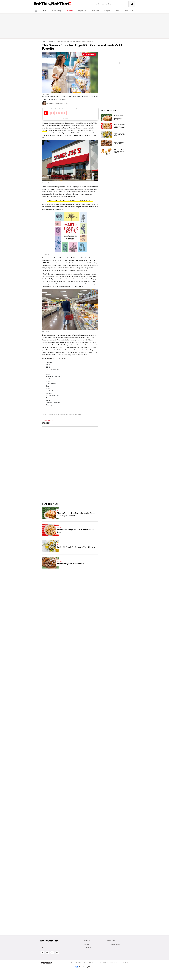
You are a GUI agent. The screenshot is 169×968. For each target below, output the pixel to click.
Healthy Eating (56, 11)
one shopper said (82, 340)
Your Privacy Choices (86, 967)
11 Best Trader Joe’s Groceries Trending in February (74, 200)
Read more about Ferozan (74, 414)
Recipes (107, 11)
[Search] (131, 4)
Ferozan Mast (53, 103)
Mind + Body (128, 11)
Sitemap (86, 944)
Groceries (69, 11)
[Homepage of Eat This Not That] (50, 940)
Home (44, 41)
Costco (59, 123)
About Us (87, 940)
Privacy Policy (111, 940)
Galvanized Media (83, 962)
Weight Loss (82, 11)
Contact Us (87, 947)
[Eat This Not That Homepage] (52, 4)
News (44, 11)
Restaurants (95, 11)
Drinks (117, 11)
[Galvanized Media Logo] (46, 963)
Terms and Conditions (113, 944)
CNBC (44, 263)
